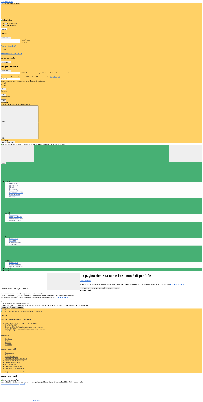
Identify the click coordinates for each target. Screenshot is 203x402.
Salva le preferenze (17, 307)
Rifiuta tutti (97, 288)
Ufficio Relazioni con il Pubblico (16, 359)
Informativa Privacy (11, 357)
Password (24, 42)
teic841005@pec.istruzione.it (27, 329)
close (3, 163)
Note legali (8, 355)
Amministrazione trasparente (14, 368)
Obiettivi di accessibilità (13, 362)
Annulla (4, 142)
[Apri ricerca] (185, 153)
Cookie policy (9, 353)
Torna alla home (85, 281)
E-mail (23, 73)
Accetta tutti (112, 288)
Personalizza (85, 288)
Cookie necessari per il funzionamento (14, 303)
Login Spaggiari (55, 77)
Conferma (11, 142)
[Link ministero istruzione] (10, 4)
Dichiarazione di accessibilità (14, 361)
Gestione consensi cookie (13, 366)
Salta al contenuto (7, 2)
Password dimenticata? (8, 46)
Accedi (4, 29)
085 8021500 (12, 325)
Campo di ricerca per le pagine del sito (13, 289)
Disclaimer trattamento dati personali (13, 384)
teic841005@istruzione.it (26, 327)
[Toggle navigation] (17, 153)
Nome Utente (25, 40)
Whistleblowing (10, 364)
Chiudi (3, 89)
